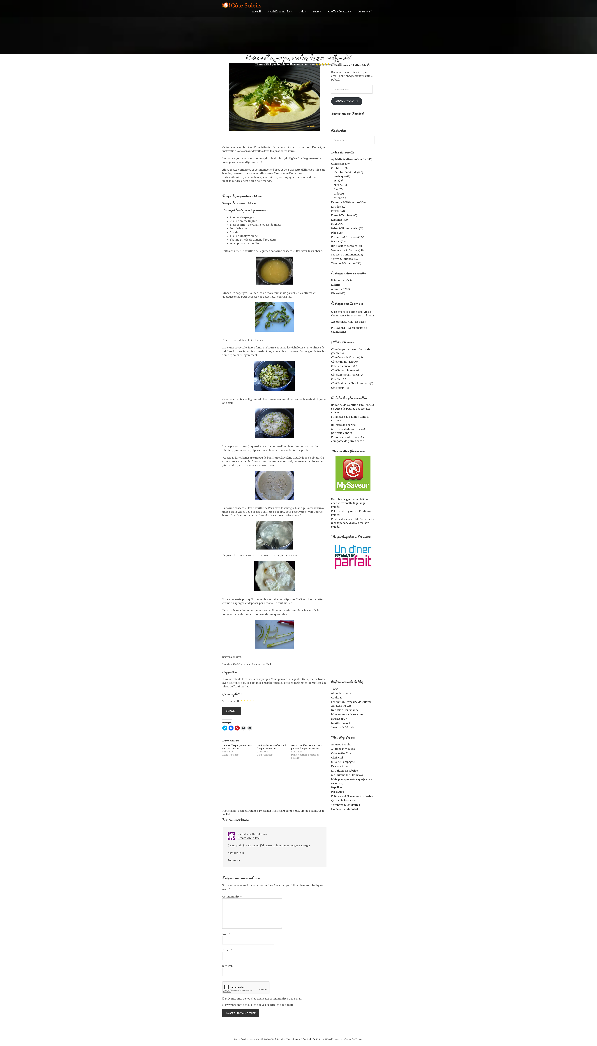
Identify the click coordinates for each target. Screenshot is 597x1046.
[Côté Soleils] (241, 5)
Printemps (265, 810)
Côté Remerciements (346, 370)
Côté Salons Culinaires (347, 374)
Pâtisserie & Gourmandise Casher (352, 796)
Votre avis (228, 701)
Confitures (339, 168)
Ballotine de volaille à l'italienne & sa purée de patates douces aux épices (352, 408)
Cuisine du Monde (348, 172)
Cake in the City (341, 753)
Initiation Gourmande (345, 710)
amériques (342, 176)
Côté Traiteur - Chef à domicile (352, 383)
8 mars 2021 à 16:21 (249, 838)
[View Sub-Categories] (332, 172)
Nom (226, 934)
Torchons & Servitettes (345, 804)
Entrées (242, 810)
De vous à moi (340, 766)
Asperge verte (290, 810)
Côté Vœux (340, 387)
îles (338, 189)
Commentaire (232, 896)
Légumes (340, 219)
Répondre (234, 860)
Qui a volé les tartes (343, 800)
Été (336, 284)
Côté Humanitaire (344, 361)
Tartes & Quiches (345, 258)
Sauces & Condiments (347, 254)
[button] (274, 97)
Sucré (316, 11)
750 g (334, 688)
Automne (340, 289)
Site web (227, 965)
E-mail (227, 950)
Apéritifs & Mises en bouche (351, 159)
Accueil (256, 11)
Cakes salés (340, 163)
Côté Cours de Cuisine (347, 357)
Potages (253, 810)
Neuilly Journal (340, 723)
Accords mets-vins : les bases (348, 321)
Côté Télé (338, 379)
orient (340, 197)
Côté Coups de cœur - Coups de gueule (350, 351)
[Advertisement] (274, 786)
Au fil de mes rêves (343, 748)
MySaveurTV (339, 718)
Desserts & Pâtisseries (348, 202)
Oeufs (337, 224)
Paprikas (336, 787)
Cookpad (336, 697)
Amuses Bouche (341, 744)
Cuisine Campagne (343, 761)
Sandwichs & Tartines (347, 250)
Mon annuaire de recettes (347, 714)
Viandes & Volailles (346, 263)
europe (340, 184)
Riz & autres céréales (346, 245)
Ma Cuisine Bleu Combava (347, 775)
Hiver (338, 293)
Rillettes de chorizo (343, 424)
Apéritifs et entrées (279, 11)
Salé (301, 11)
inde (339, 193)
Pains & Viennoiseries (347, 228)
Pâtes (337, 232)
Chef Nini (337, 757)
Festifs (338, 211)
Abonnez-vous (346, 101)
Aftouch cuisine (341, 693)
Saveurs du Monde (342, 727)
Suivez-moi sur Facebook (348, 113)
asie (338, 180)
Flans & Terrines (344, 215)
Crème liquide (309, 810)
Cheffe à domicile (338, 11)
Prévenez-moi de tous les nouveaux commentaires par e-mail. (263, 998)
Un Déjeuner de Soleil (344, 809)
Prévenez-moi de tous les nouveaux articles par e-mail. (259, 1004)
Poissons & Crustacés (347, 237)
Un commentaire (300, 64)
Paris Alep (337, 791)
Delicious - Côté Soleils (301, 1039)
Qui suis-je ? (365, 11)
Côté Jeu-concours (344, 366)
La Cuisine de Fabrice (344, 770)
